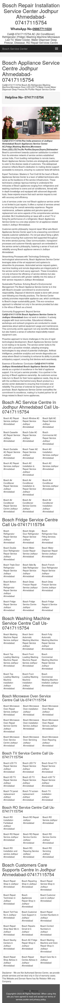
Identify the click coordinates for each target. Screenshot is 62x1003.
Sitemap (34, 990)
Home (26, 990)
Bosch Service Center (15, 48)
